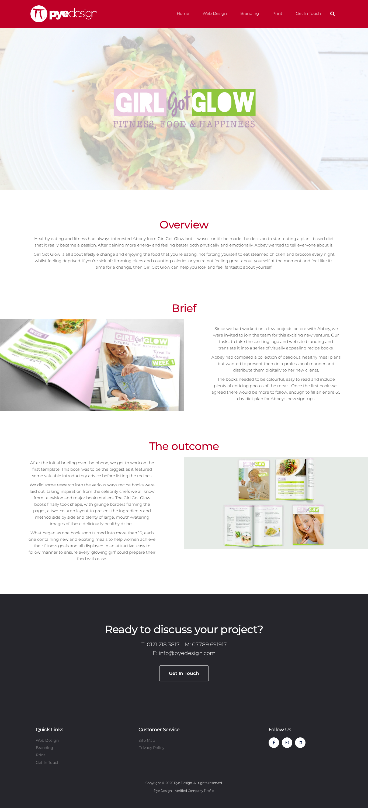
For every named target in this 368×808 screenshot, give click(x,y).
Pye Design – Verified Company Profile (184, 791)
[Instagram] (287, 742)
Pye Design (183, 783)
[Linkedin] (300, 742)
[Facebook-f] (274, 742)
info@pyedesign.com (187, 653)
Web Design (215, 13)
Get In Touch (308, 13)
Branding (249, 13)
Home (183, 13)
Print (277, 13)
